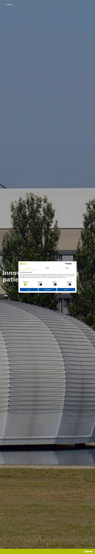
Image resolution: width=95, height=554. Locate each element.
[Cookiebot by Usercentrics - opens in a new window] (66, 264)
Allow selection (47, 289)
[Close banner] (74, 263)
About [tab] (66, 268)
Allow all (66, 289)
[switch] (40, 284)
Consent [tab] (28, 268)
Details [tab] (47, 268)
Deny (29, 289)
